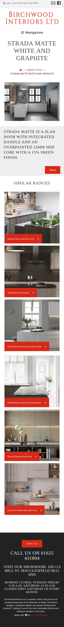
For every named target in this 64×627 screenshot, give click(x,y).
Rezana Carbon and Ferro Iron (21, 239)
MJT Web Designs (39, 615)
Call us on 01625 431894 (21, 2)
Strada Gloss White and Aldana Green (24, 347)
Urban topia (34, 70)
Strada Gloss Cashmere (18, 293)
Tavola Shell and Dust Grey (19, 456)
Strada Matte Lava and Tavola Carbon (24, 403)
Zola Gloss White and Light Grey (22, 510)
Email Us (32, 543)
